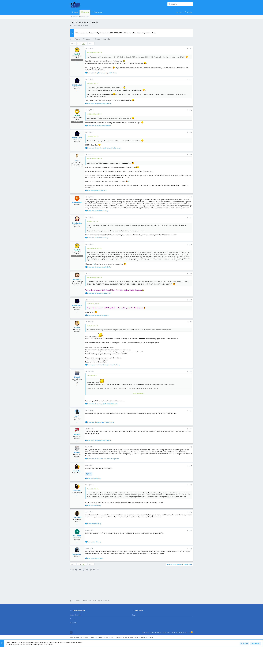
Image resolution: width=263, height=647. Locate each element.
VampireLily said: (92, 303)
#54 (191, 429)
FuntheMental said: (93, 248)
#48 (191, 244)
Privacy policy (166, 632)
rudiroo (77, 327)
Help (173, 632)
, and (99, 103)
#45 (191, 154)
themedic (77, 434)
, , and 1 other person (104, 148)
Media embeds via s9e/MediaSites (142, 637)
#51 (191, 322)
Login (134, 615)
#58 (191, 512)
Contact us (73, 623)
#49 (191, 273)
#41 (191, 48)
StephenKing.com (75, 615)
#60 (191, 548)
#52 (191, 371)
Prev (73, 43)
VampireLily (77, 279)
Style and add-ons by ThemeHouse (118, 637)
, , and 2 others (102, 404)
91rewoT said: (91, 221)
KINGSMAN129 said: (93, 52)
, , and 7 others (103, 365)
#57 (191, 485)
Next (90, 43)
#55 (191, 447)
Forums (72, 619)
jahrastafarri (77, 554)
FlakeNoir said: (91, 83)
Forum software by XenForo (88, 637)
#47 (191, 217)
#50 (191, 300)
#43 (191, 110)
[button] (104, 12)
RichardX (77, 452)
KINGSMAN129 (77, 85)
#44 (191, 132)
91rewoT (74, 25)
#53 (191, 410)
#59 (191, 530)
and (96, 190)
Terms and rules (155, 632)
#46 (191, 197)
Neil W (77, 416)
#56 (191, 465)
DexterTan (77, 471)
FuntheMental (77, 202)
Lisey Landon (77, 223)
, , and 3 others (102, 73)
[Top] (189, 632)
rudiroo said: (91, 375)
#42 (191, 79)
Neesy (77, 160)
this (94, 264)
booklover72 (77, 517)
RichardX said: (91, 489)
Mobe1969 (77, 536)
